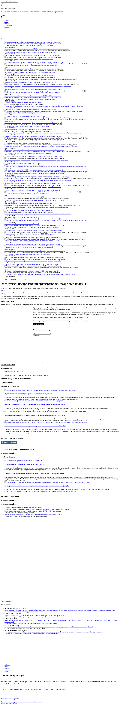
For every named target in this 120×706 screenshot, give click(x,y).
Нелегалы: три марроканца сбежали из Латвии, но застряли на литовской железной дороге (33, 69)
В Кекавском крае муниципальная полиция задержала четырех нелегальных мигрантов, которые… (36, 160)
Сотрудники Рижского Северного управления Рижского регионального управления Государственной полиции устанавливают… (45, 119)
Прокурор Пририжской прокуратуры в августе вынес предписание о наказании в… (31, 65)
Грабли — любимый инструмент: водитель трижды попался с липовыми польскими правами (34, 257)
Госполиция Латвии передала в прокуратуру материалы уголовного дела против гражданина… (35, 139)
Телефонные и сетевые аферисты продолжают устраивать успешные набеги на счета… (32, 241)
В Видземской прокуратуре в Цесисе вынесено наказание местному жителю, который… (32, 261)
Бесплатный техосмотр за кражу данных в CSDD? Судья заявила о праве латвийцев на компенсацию (36, 49)
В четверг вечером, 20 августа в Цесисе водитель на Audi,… (23, 113)
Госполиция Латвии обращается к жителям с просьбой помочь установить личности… (32, 227)
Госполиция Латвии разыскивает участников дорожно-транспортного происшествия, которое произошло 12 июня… (41, 267)
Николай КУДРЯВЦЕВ (9, 279)
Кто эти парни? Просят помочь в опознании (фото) (21, 224)
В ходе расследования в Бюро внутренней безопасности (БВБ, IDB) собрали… (29, 234)
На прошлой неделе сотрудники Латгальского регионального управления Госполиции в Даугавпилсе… (37, 86)
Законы (6, 27)
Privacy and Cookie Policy (9, 703)
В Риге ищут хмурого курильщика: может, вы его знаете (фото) (25, 116)
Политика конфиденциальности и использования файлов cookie (21, 702)
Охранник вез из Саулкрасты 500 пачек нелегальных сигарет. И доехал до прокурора (32, 244)
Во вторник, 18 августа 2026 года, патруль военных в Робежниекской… (27, 153)
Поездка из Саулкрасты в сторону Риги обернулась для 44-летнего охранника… (30, 247)
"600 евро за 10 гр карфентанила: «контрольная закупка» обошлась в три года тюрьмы (32, 55)
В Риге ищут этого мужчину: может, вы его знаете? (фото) (23, 163)
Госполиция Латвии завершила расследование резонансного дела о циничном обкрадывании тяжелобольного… (40, 274)
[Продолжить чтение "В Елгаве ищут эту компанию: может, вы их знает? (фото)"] (23, 461)
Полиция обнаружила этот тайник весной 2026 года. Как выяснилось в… (28, 193)
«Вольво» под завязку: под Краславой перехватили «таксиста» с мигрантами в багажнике (34, 150)
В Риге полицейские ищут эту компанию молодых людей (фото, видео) (28, 143)
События (7, 20)
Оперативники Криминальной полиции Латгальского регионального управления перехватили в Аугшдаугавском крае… (43, 133)
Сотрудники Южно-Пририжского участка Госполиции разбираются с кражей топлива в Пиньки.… (36, 207)
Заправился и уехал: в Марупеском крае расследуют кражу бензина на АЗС (29, 203)
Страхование (8, 25)
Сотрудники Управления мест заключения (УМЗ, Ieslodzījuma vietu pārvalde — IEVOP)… (32, 92)
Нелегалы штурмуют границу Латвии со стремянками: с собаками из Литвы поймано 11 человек (36, 177)
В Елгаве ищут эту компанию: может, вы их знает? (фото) (23, 102)
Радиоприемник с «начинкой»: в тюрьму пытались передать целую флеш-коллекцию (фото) (34, 89)
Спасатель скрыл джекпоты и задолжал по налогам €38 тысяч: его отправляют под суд (33, 230)
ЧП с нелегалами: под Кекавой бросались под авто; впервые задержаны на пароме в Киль (33, 156)
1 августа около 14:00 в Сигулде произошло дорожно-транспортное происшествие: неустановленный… (37, 214)
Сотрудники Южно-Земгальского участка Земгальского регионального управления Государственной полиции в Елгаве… (43, 106)
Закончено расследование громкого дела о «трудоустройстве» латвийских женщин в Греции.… (35, 173)
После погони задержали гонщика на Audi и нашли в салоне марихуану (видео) (31, 109)
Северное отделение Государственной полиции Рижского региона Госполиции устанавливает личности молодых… (41, 146)
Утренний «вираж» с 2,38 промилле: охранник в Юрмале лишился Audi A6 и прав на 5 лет (34, 62)
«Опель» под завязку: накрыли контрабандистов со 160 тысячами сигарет (28, 129)
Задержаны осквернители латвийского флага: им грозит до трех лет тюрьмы (30, 82)
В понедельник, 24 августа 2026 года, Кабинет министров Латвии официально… (30, 99)
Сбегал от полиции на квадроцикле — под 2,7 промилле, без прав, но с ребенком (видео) (33, 123)
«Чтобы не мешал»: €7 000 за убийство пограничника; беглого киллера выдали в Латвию (34, 136)
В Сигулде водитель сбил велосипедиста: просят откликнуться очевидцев (28, 210)
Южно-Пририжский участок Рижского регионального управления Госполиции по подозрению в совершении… (40, 79)
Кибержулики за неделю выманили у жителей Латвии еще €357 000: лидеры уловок (32, 237)
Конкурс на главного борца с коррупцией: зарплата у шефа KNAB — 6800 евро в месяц (32, 96)
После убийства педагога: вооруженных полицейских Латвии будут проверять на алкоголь (34, 251)
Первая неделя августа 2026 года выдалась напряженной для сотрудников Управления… (32, 187)
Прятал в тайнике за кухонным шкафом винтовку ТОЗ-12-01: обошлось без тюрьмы (32, 190)
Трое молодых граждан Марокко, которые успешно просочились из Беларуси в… (30, 72)
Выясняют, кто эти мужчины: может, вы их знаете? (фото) (24, 197)
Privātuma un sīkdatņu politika (10, 699)
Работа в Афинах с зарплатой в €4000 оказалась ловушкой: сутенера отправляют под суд (33, 170)
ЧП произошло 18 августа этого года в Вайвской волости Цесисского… (27, 126)
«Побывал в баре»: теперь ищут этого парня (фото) (21, 217)
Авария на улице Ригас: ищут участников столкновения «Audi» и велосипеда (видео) (31, 264)
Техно (6, 22)
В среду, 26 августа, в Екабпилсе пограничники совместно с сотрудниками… (29, 45)
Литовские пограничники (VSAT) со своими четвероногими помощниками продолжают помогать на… (37, 180)
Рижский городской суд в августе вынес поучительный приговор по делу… (28, 59)
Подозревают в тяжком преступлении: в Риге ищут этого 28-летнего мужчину (29, 76)
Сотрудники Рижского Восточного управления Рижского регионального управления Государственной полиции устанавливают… (46, 220)
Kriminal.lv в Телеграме (10, 442)
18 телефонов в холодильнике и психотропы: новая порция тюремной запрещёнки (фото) (34, 183)
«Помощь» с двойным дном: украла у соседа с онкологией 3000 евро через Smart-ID (31, 271)
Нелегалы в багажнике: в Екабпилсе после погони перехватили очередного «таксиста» (32, 42)
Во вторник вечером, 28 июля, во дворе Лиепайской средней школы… (27, 254)
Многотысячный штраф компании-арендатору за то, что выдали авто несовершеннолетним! (34, 615)
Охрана (6, 23)
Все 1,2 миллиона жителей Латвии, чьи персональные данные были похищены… (30, 52)
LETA (3, 290)
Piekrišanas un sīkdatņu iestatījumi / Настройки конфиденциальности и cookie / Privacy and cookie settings (33, 689)
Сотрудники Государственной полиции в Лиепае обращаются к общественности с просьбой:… (35, 200)
